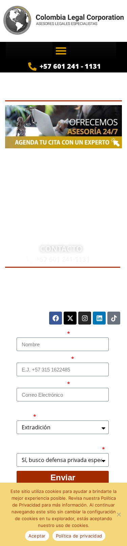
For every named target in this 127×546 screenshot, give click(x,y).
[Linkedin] (99, 318)
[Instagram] (84, 318)
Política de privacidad (79, 536)
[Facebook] (55, 318)
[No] (118, 514)
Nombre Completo (41, 333)
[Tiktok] (113, 318)
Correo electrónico (41, 384)
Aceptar (37, 536)
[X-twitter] (70, 318)
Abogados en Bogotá (93, 164)
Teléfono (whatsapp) (43, 359)
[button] (61, 50)
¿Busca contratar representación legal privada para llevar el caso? (59, 445)
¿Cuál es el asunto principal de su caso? (59, 413)
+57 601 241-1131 (63, 259)
